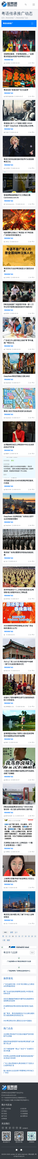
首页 (2, 18)
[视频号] (2, 1127)
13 (9, 936)
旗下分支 (4, 1116)
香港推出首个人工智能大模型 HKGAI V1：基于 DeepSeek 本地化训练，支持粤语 (18, 125)
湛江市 (9, 1100)
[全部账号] (20, 1127)
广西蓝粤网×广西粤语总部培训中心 (19, 971)
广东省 (5, 1097)
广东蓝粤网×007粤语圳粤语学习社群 (19, 961)
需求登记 (25, 1111)
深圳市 (9, 1097)
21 (35, 936)
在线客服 (25, 1113)
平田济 (22, 1100)
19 (29, 936)
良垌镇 (17, 1100)
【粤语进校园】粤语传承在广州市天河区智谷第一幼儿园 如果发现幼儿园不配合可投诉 (19, 809)
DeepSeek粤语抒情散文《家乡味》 (17, 376)
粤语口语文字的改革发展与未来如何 (18, 411)
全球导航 (8, 1108)
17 (22, 936)
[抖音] (9, 1127)
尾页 (8, 940)
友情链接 (4, 1118)
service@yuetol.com (9, 1095)
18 (25, 936)
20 (32, 936)
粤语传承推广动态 (17, 13)
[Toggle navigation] (32, 24)
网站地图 (31, 1154)
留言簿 (24, 1108)
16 (19, 936)
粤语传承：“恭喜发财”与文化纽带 (16, 90)
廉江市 (13, 1100)
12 (6, 936)
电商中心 (26, 1100)
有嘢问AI (25, 1116)
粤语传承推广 (10, 18)
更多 (32, 952)
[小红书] (16, 1127)
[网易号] (13, 1127)
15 (16, 936)
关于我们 (4, 1111)
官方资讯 (4, 1113)
